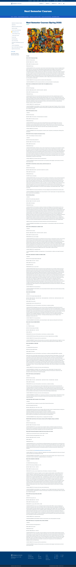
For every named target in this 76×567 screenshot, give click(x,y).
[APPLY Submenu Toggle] (64, 1)
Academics (41, 3)
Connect (47, 0)
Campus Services (48, 559)
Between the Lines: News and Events (17, 26)
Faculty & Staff (14, 37)
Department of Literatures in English (35, 16)
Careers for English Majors (15, 45)
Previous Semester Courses (16, 33)
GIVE (55, 0)
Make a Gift (39, 556)
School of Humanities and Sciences (23, 16)
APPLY (62, 0)
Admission (47, 3)
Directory (47, 556)
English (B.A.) (14, 24)
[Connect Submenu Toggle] (50, 1)
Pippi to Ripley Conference (15, 53)
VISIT (57, 0)
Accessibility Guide (30, 556)
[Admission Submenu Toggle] (50, 3)
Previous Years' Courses (15, 35)
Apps (44, 0)
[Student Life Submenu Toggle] (57, 3)
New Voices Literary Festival (15, 54)
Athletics (30, 0)
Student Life (54, 3)
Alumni (34, 0)
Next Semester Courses (15, 31)
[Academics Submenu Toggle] (44, 3)
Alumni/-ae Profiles (14, 28)
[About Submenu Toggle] (61, 3)
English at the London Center (16, 48)
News (41, 0)
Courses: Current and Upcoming (46, 16)
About (59, 3)
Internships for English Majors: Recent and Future (18, 43)
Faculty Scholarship (14, 38)
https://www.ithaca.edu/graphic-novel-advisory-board (42, 450)
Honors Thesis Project (15, 40)
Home (12, 16)
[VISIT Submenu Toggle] (59, 1)
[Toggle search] (64, 4)
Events (38, 0)
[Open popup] (63, 51)
